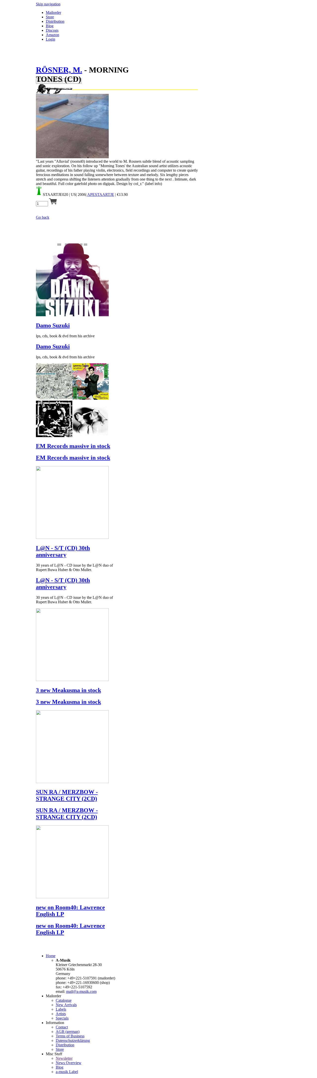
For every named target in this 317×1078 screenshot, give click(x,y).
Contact (62, 1027)
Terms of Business (70, 1036)
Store (50, 17)
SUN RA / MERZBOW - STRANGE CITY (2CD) (67, 795)
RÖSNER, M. (59, 69)
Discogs (52, 30)
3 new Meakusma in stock (68, 690)
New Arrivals (66, 1005)
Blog (49, 26)
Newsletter (64, 1058)
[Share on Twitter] (43, 58)
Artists (61, 1014)
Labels (61, 1009)
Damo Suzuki (53, 325)
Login (50, 39)
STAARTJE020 (55, 194)
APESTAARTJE (100, 194)
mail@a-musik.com (81, 991)
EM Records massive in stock (73, 446)
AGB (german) (67, 1031)
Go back (42, 217)
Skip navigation (48, 4)
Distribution (55, 21)
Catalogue (64, 1000)
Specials (62, 1018)
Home (50, 956)
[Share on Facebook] (38, 58)
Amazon (52, 35)
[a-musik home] (108, 76)
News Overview (68, 1063)
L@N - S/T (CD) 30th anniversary (63, 551)
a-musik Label (67, 1072)
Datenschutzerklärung (73, 1040)
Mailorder (53, 12)
